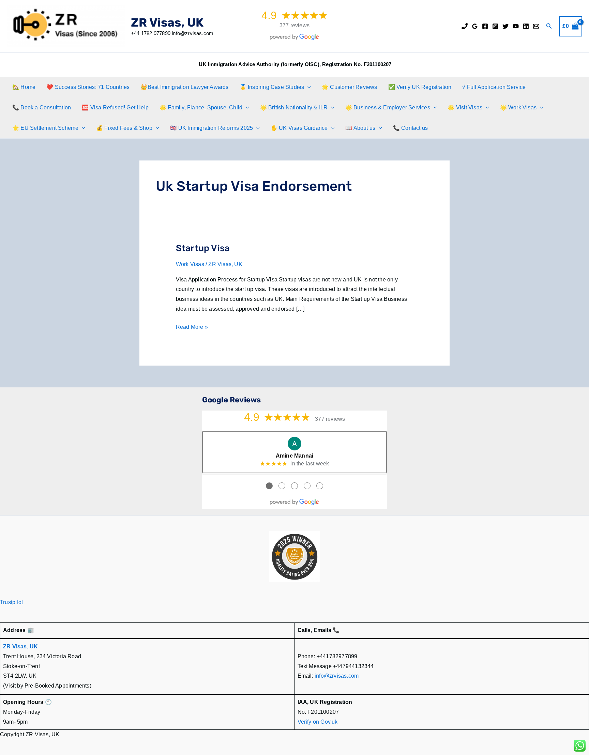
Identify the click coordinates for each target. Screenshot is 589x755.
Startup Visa (203, 248)
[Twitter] (505, 26)
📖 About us (360, 128)
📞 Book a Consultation (41, 107)
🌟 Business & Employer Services (387, 107)
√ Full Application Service (494, 87)
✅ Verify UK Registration (420, 87)
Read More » (192, 328)
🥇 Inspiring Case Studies (272, 87)
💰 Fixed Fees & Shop (124, 128)
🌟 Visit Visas (465, 107)
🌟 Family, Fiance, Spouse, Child (201, 107)
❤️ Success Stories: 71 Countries (88, 87)
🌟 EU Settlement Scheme (45, 128)
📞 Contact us (410, 128)
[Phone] (465, 26)
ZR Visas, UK (167, 22)
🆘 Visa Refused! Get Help (115, 107)
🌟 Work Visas (518, 107)
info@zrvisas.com (337, 676)
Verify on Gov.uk (318, 722)
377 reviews (294, 25)
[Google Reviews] (475, 26)
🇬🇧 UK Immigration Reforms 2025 (211, 128)
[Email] (536, 26)
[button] (549, 26)
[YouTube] (516, 26)
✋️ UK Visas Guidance (299, 128)
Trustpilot (11, 602)
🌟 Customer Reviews (349, 87)
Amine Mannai (294, 456)
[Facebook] (485, 26)
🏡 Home (23, 87)
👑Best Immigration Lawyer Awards (184, 87)
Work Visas (190, 264)
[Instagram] (495, 26)
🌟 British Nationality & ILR (294, 107)
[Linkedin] (526, 26)
